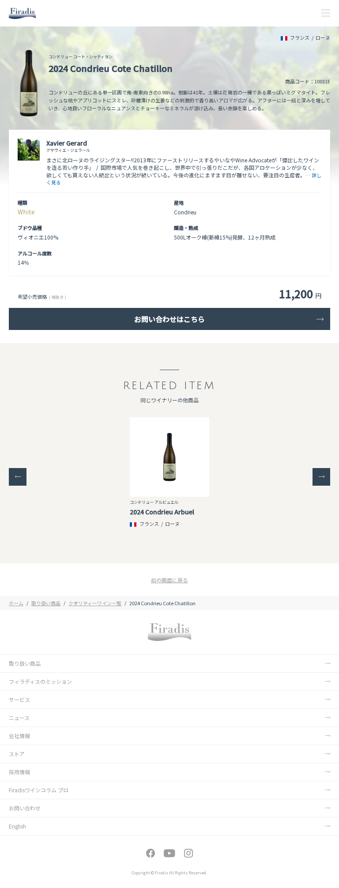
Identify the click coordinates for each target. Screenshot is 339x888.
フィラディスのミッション (40, 681)
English (17, 826)
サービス (19, 699)
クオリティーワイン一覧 (94, 603)
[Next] (321, 477)
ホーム (16, 603)
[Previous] (17, 477)
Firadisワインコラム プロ (38, 790)
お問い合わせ (25, 808)
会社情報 (19, 735)
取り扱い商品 (45, 603)
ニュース (19, 717)
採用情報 (19, 772)
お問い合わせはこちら (169, 319)
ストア (17, 753)
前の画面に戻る (169, 580)
